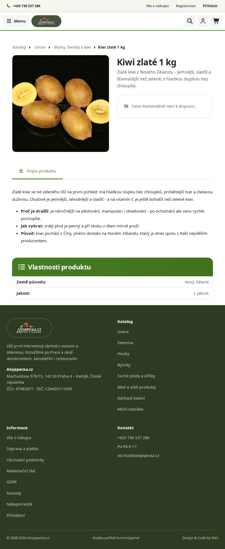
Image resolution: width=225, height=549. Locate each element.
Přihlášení (16, 515)
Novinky (14, 493)
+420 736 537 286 (133, 437)
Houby (123, 353)
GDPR (12, 481)
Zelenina (125, 342)
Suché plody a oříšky (136, 375)
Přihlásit (210, 6)
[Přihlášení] (203, 21)
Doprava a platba (22, 448)
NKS (215, 538)
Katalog (19, 47)
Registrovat (186, 6)
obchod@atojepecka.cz (138, 455)
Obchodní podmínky (25, 459)
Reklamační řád (21, 470)
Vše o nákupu (157, 6)
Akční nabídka (130, 409)
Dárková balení (131, 398)
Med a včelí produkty (136, 387)
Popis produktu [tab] (41, 171)
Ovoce (40, 47)
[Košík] (216, 21)
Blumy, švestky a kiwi (72, 47)
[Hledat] (190, 21)
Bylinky (123, 364)
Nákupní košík (19, 504)
